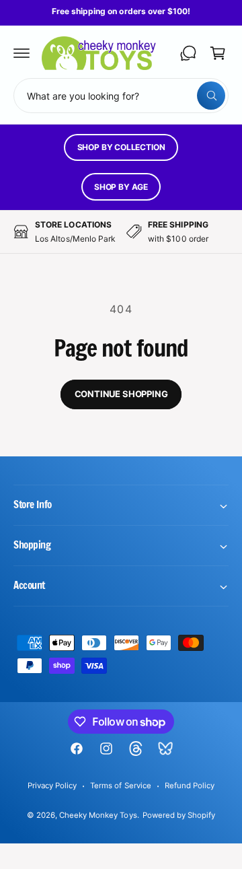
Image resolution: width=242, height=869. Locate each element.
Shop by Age (121, 187)
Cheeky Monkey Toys (97, 815)
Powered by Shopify (179, 815)
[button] (21, 53)
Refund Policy (189, 785)
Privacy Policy (52, 785)
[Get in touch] (188, 53)
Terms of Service (120, 785)
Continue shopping (121, 393)
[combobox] (121, 95)
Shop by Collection (121, 147)
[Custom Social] (165, 748)
